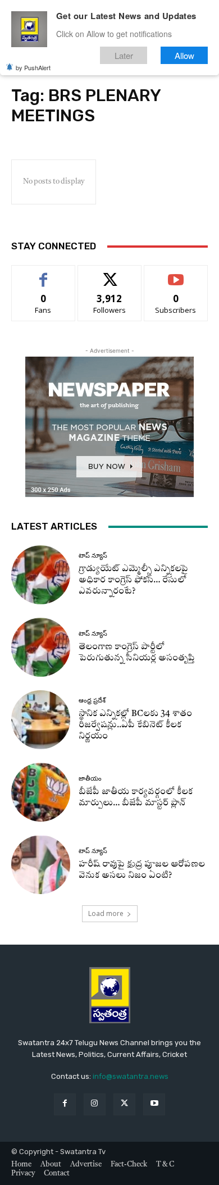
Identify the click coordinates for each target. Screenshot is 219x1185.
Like (43, 274)
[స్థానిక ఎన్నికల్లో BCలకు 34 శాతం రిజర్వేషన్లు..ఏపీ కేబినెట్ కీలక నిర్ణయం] (40, 719)
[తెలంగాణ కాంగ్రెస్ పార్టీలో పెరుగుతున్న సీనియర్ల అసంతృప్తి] (40, 647)
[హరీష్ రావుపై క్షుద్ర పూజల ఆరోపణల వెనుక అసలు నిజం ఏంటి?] (40, 864)
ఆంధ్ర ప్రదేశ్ (92, 701)
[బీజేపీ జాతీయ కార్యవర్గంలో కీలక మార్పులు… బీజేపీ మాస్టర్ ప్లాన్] (40, 792)
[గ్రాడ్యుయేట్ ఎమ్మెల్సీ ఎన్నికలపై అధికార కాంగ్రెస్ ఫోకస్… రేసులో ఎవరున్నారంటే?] (40, 574)
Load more (106, 913)
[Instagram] (95, 1104)
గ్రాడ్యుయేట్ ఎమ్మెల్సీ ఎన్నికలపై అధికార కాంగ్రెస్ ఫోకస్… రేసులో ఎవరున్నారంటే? (133, 580)
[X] (124, 1104)
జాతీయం (90, 779)
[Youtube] (154, 1104)
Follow (110, 274)
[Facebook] (65, 1104)
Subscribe (175, 274)
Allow (184, 55)
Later (124, 55)
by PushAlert (33, 67)
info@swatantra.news (130, 1076)
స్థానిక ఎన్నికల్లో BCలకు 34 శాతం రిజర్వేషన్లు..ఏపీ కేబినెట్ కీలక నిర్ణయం (135, 725)
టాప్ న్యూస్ (93, 556)
